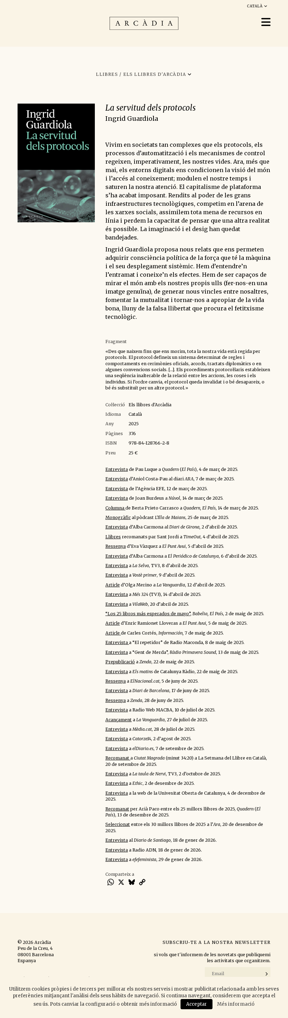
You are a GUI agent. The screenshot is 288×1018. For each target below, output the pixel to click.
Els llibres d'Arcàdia (150, 404)
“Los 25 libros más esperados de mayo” (147, 613)
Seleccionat (117, 824)
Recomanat (117, 758)
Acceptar (196, 1004)
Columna (115, 508)
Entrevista (116, 469)
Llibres (113, 536)
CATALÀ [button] (255, 6)
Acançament (118, 719)
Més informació (236, 1004)
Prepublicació (120, 661)
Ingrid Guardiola (131, 118)
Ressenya (115, 546)
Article (112, 584)
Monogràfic (118, 517)
